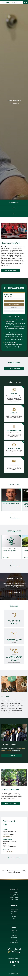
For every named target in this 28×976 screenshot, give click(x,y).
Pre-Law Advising (14, 448)
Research (14, 413)
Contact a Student (14, 301)
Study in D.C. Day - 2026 (9, 550)
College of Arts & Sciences (14, 100)
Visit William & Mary (14, 311)
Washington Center (14, 430)
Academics (14, 911)
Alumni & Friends (14, 899)
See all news (14, 518)
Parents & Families (14, 897)
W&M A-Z (14, 933)
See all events (14, 566)
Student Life (14, 914)
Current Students (14, 892)
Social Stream (14, 968)
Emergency (14, 940)
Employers (14, 935)
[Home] (9, 2)
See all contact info (14, 858)
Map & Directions (6, 836)
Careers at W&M (14, 937)
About (14, 918)
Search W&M (14, 930)
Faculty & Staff (14, 895)
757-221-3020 (10, 852)
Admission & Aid (14, 307)
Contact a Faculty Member (14, 304)
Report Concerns (14, 942)
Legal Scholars (14, 465)
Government (14, 103)
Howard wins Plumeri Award (11, 503)
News (14, 921)
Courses (14, 393)
